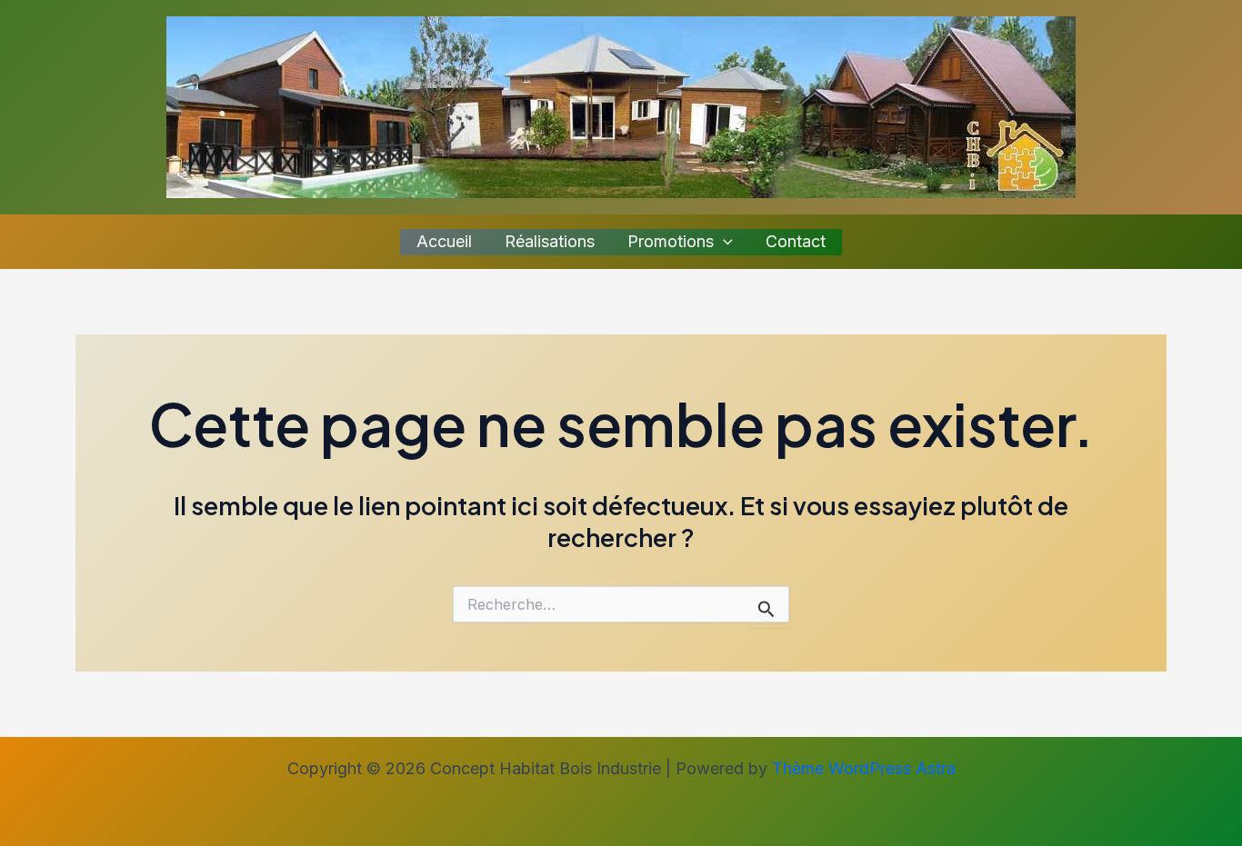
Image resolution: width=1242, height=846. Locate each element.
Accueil (444, 241)
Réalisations (550, 241)
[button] (723, 242)
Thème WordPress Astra (864, 768)
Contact (796, 241)
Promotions (670, 241)
